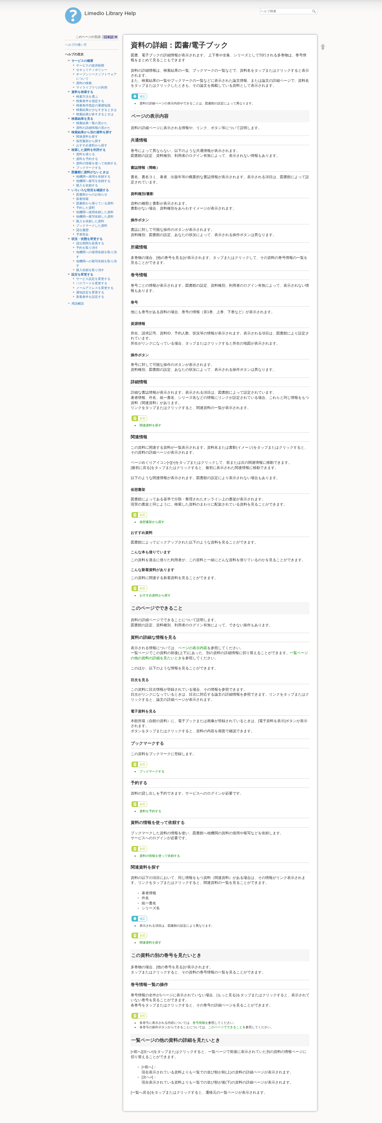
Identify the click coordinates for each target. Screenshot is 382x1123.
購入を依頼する (87, 185)
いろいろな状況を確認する (90, 190)
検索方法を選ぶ (87, 96)
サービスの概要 (82, 61)
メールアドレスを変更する (95, 288)
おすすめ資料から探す (91, 145)
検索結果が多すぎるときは (95, 114)
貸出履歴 (82, 230)
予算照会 (82, 234)
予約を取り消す (87, 248)
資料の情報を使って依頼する (96, 163)
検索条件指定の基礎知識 (93, 105)
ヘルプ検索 (314, 11)
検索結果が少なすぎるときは (96, 110)
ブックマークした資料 (91, 225)
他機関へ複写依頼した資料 (95, 216)
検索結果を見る (82, 118)
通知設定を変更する (90, 292)
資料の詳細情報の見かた (93, 128)
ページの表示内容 (192, 648)
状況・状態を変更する (87, 239)
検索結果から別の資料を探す (91, 132)
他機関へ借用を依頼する (93, 176)
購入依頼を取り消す (90, 270)
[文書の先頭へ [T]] (323, 46)
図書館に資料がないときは (90, 172)
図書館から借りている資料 (95, 203)
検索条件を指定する (90, 101)
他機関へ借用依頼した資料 (95, 212)
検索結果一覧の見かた (91, 123)
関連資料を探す (87, 136)
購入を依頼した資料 (90, 221)
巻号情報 (199, 1023)
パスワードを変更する (91, 283)
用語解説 (77, 303)
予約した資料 (85, 208)
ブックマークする (88, 168)
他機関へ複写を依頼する (93, 181)
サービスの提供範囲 (90, 65)
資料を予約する (87, 159)
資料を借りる (85, 154)
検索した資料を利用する (88, 150)
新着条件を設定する (90, 297)
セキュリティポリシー (91, 70)
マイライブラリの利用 (91, 87)
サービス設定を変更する (93, 279)
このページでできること (225, 1027)
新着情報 (82, 199)
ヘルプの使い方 (76, 44)
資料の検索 (84, 83)
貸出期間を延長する (90, 243)
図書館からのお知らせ (91, 194)
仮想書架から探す (88, 141)
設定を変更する (82, 274)
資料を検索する (82, 92)
